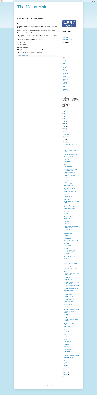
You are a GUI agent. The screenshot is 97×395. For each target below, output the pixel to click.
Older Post (55, 58)
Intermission (66, 213)
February (66, 372)
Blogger (53, 385)
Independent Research (68, 233)
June (65, 139)
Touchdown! (66, 253)
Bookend (66, 316)
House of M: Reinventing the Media (71, 288)
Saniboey (65, 86)
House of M (66, 314)
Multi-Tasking (66, 317)
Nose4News (65, 79)
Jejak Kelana (66, 265)
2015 (64, 118)
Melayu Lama (65, 73)
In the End (66, 360)
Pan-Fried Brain (67, 367)
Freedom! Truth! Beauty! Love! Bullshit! (71, 236)
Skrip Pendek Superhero (69, 312)
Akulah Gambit (67, 326)
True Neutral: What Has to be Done (71, 158)
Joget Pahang (67, 210)
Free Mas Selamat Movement (69, 172)
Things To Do (66, 173)
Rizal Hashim (65, 83)
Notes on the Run (67, 261)
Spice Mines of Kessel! (68, 185)
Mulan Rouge (66, 246)
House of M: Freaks (68, 294)
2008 (64, 376)
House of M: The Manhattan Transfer (71, 311)
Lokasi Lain (66, 224)
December (66, 129)
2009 (64, 128)
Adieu (65, 164)
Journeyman (66, 255)
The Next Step (67, 161)
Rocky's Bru (65, 85)
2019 (64, 111)
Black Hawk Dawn (67, 341)
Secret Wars (66, 344)
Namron (64, 77)
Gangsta (65, 336)
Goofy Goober (67, 302)
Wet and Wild (66, 193)
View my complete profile (67, 39)
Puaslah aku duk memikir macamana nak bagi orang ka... (71, 227)
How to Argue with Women (69, 266)
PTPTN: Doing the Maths (69, 178)
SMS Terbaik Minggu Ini (68, 290)
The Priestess (66, 235)
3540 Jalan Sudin (66, 59)
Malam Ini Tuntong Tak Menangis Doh (71, 240)
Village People (67, 243)
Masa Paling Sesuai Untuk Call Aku (71, 270)
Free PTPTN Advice (68, 196)
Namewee (65, 76)
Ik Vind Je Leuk (67, 342)
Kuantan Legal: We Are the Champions (71, 206)
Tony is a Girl (66, 331)
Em (63, 69)
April (65, 369)
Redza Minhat (67, 167)
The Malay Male (32, 6)
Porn (65, 162)
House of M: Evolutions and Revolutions (72, 309)
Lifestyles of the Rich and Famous (70, 144)
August (65, 136)
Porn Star (65, 82)
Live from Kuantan (67, 349)
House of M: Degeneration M (69, 307)
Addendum (66, 194)
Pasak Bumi (66, 223)
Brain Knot (66, 365)
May (65, 141)
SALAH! (65, 258)
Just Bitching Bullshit (68, 304)
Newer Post (20, 58)
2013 (64, 121)
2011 (64, 124)
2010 (64, 126)
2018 (64, 113)
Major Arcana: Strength (68, 156)
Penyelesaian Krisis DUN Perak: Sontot (71, 355)
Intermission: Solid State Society (70, 153)
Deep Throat (66, 180)
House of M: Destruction (68, 296)
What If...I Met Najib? (68, 333)
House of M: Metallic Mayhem (69, 299)
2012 (64, 123)
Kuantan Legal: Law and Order (70, 215)
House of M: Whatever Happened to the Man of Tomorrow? (71, 283)
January (66, 374)
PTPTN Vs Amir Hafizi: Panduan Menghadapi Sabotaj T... (70, 205)
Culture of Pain (67, 229)
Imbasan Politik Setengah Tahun (70, 263)
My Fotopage (65, 75)
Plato (64, 80)
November (66, 131)
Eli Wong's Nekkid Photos (69, 357)
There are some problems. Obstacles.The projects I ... (69, 231)
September (66, 134)
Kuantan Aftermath (67, 348)
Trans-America (67, 363)
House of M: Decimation (68, 306)
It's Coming (66, 248)
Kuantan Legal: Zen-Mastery (69, 208)
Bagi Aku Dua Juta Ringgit (69, 279)
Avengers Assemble (68, 329)
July (65, 137)
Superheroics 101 (67, 346)
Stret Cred (66, 334)
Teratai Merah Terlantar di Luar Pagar (71, 268)
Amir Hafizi (65, 37)
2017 (64, 115)
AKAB (64, 63)
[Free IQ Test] (69, 26)
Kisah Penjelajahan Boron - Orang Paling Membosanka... (70, 170)
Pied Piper (66, 339)
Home (38, 58)
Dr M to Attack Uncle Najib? (69, 175)
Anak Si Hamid (66, 64)
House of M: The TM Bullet (69, 251)
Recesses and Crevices (68, 301)
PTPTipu (65, 177)
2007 (64, 378)
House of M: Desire (68, 277)
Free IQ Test (71, 28)
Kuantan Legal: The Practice (69, 216)
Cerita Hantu (66, 221)
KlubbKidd (65, 72)
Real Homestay (67, 241)
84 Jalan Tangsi (66, 60)
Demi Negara (65, 67)
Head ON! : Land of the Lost (69, 183)
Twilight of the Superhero (69, 199)
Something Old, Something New (70, 191)
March (65, 370)
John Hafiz (65, 70)
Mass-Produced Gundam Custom (70, 154)
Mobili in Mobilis (67, 148)
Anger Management (68, 166)
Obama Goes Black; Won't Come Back (71, 285)
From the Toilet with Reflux (69, 142)
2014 (64, 120)
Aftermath (66, 358)
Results (65, 182)
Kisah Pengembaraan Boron (69, 260)
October (66, 133)
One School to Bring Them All (69, 287)
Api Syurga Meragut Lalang (69, 250)
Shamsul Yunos (66, 88)
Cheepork (65, 66)
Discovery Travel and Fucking (70, 256)
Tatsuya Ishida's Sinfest (67, 90)
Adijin (64, 62)
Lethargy (66, 276)
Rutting (65, 362)
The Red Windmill (67, 245)
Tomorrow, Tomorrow (68, 187)
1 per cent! (66, 198)
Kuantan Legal (67, 218)
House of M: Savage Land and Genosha (72, 297)
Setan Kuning (66, 211)
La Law (65, 322)
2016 (64, 116)
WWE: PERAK (67, 351)
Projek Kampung (67, 238)
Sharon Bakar (65, 89)
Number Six (66, 328)
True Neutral (66, 159)
